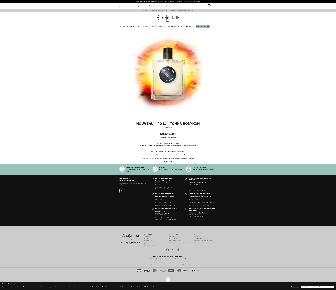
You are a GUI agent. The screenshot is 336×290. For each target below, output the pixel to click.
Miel (170, 155)
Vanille (175, 155)
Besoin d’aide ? (126, 6)
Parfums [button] (133, 26)
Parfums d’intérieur (150, 244)
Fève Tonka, (160, 155)
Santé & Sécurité (199, 238)
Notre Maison (198, 236)
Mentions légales (192, 265)
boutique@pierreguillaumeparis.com (161, 259)
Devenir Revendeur (199, 242)
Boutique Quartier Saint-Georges (200, 196)
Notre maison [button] (189, 26)
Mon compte (173, 236)
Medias (170, 6)
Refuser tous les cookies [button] (326, 287)
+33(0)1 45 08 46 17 (140, 6)
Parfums (146, 238)
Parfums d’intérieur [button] (175, 26)
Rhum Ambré (151, 155)
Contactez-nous (174, 238)
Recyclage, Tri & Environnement (203, 240)
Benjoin (186, 155)
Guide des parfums (202, 26)
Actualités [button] (124, 26)
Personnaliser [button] (295, 287)
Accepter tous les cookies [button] (309, 287)
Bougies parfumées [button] (158, 26)
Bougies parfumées (150, 242)
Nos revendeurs (126, 191)
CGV (183, 265)
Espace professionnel (157, 6)
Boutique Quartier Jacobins (164, 196)
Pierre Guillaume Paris (168, 18)
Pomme (166, 155)
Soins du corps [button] (143, 26)
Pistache (180, 155)
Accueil (146, 236)
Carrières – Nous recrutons (159, 265)
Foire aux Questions (175, 240)
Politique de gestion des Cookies (179, 242)
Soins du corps (148, 240)
